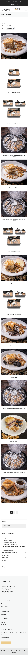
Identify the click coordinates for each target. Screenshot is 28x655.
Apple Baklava (14, 283)
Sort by (3, 28)
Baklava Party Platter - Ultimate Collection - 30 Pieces (14, 155)
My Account (13, 4)
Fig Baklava (14, 377)
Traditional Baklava (14, 61)
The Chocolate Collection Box (14, 314)
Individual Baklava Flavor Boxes (9, 552)
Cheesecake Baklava (14, 187)
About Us (3, 622)
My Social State (19, 650)
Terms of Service (5, 611)
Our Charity (4, 624)
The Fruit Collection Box (14, 251)
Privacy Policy (4, 603)
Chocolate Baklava (14, 345)
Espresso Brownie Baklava (14, 505)
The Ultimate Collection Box (14, 92)
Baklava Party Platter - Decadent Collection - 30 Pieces (14, 473)
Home (2, 14)
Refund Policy (4, 606)
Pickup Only (5, 557)
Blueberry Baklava (14, 441)
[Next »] (17, 512)
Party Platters (5, 555)
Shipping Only (5, 560)
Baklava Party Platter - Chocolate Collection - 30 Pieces (14, 409)
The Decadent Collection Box (14, 123)
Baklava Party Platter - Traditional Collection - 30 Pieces (14, 219)
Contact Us (3, 614)
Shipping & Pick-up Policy (7, 609)
